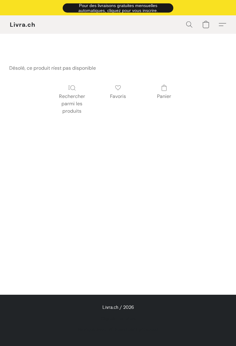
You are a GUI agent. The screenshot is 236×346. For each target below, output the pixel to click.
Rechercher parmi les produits (72, 103)
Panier (164, 96)
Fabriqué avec (118, 329)
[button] (118, 7)
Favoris (118, 96)
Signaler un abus (118, 318)
